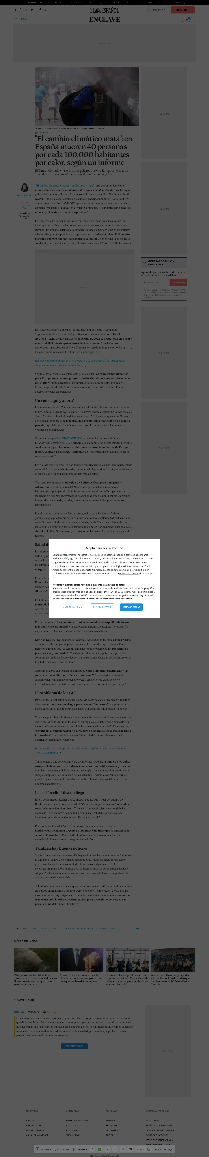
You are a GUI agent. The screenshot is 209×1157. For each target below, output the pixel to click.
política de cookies (129, 573)
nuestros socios (98, 554)
